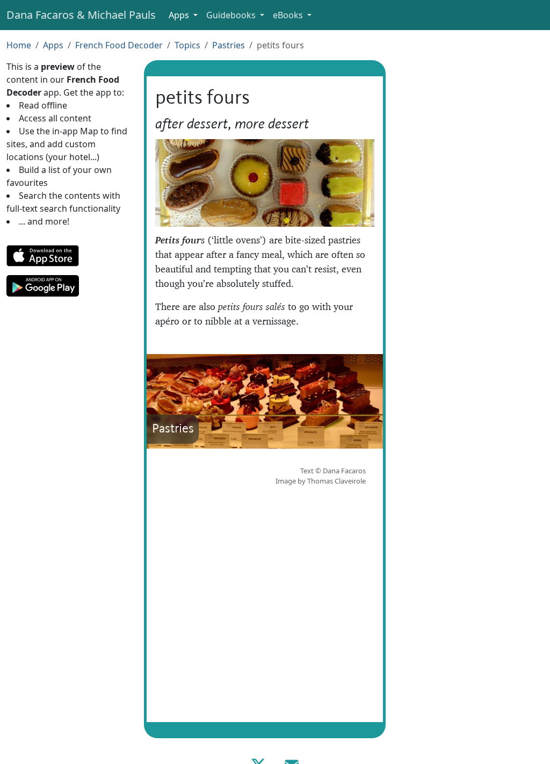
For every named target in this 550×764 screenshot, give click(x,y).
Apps (53, 45)
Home (18, 45)
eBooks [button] (289, 15)
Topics (187, 45)
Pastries (228, 45)
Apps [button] (180, 15)
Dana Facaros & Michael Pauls (81, 15)
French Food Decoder (119, 45)
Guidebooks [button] (232, 15)
